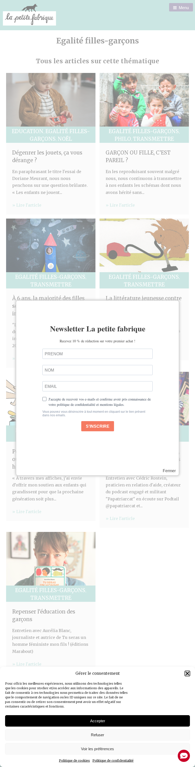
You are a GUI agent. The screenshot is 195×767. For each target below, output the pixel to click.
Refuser (97, 735)
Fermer (169, 471)
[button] (187, 673)
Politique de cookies (74, 760)
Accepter (97, 721)
